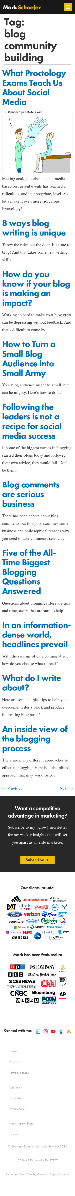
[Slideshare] (61, 1031)
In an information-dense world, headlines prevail (36, 634)
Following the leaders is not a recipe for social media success (32, 421)
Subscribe (15, 1098)
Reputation (15, 1087)
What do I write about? (31, 682)
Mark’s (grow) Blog (21, 1123)
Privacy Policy (17, 1109)
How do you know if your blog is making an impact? (36, 288)
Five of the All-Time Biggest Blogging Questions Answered (29, 572)
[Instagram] (45, 1031)
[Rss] (68, 1031)
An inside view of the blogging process (35, 738)
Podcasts (14, 1062)
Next (66, 788)
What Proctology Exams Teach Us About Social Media (34, 87)
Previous (12, 788)
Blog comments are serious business (30, 494)
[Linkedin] (38, 1031)
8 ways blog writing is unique (34, 227)
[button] (68, 7)
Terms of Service (19, 1073)
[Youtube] (53, 1031)
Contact (14, 1134)
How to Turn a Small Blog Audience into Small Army (28, 358)
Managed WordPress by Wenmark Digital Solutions (37, 1174)
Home (13, 1051)
